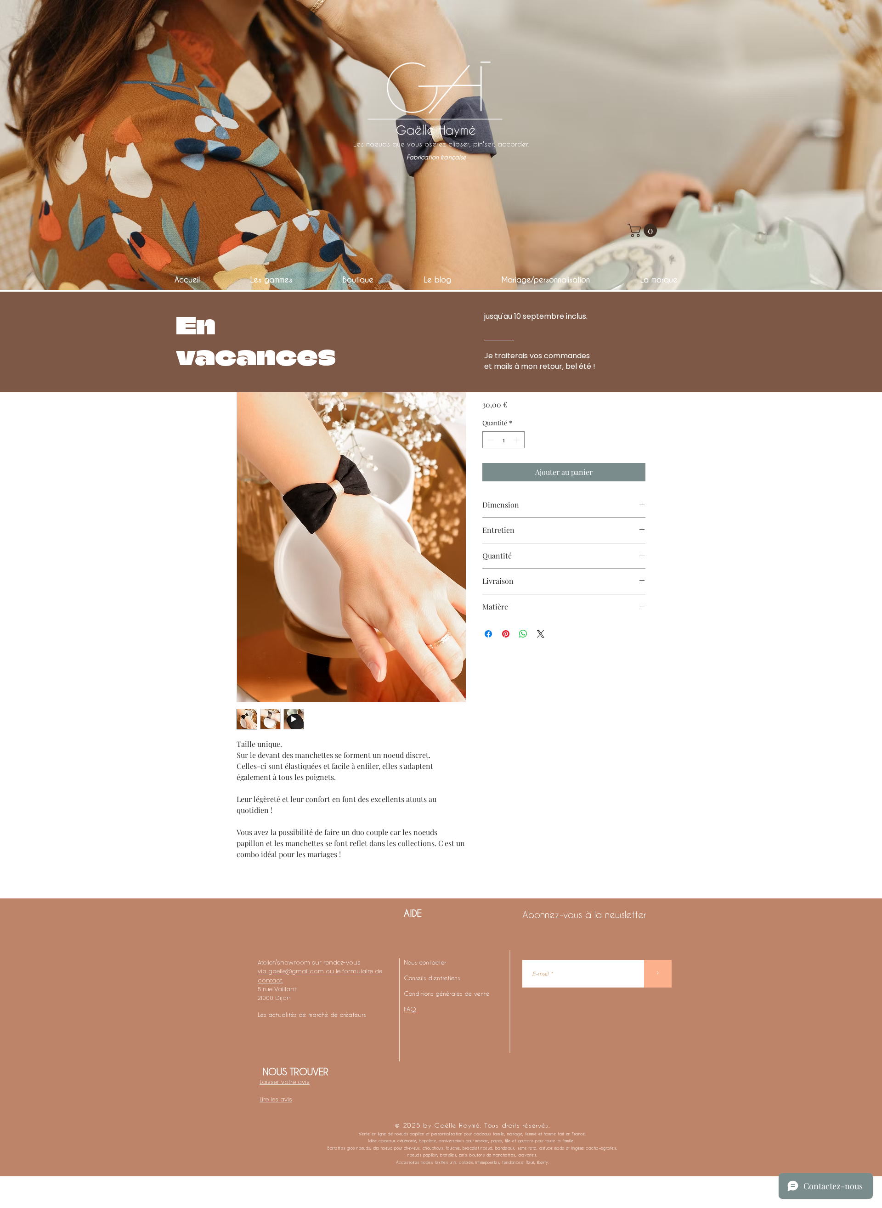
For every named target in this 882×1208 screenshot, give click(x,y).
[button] (644, 230)
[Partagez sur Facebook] (488, 633)
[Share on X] (540, 633)
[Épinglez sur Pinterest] (505, 633)
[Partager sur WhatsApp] (523, 633)
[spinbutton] (503, 440)
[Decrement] (489, 440)
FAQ (410, 1008)
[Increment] (517, 440)
